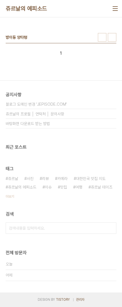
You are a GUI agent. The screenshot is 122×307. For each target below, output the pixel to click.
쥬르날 (13, 178)
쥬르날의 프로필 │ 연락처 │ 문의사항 (35, 114)
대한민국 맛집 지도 (91, 178)
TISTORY (63, 300)
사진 (30, 178)
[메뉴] (115, 8)
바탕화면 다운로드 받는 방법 (28, 123)
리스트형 (112, 37)
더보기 (10, 196)
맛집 (63, 187)
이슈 (48, 187)
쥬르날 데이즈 (101, 187)
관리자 (80, 300)
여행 (78, 187)
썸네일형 (102, 37)
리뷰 (45, 178)
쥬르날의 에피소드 (26, 8)
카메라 (62, 178)
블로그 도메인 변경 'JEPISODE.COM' (36, 104)
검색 (110, 228)
